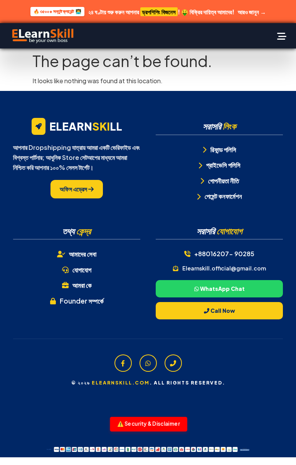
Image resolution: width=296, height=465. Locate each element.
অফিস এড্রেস (74, 189)
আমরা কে (82, 285)
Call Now (222, 310)
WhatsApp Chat (222, 288)
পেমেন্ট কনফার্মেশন (223, 196)
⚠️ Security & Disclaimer (149, 423)
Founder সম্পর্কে (82, 301)
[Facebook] (123, 363)
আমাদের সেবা (82, 254)
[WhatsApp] (148, 363)
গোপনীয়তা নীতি (223, 180)
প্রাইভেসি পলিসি (223, 165)
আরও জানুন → (252, 11)
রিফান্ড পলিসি (223, 149)
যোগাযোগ (81, 269)
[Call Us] (173, 363)
